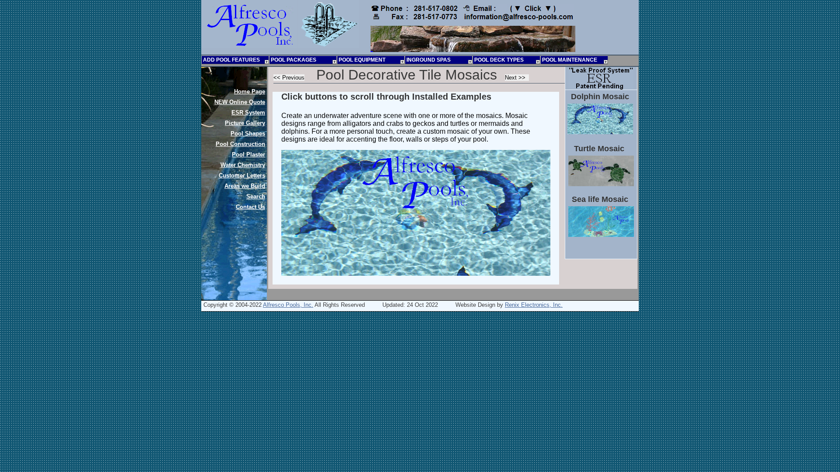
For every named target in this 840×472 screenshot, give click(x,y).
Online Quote (239, 102)
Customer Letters (242, 175)
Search (255, 196)
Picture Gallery (245, 123)
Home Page (249, 91)
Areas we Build (244, 186)
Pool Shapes (248, 133)
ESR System (248, 112)
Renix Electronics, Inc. (534, 305)
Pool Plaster (248, 154)
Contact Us (250, 207)
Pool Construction (240, 144)
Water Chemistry (242, 165)
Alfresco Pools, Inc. (288, 305)
